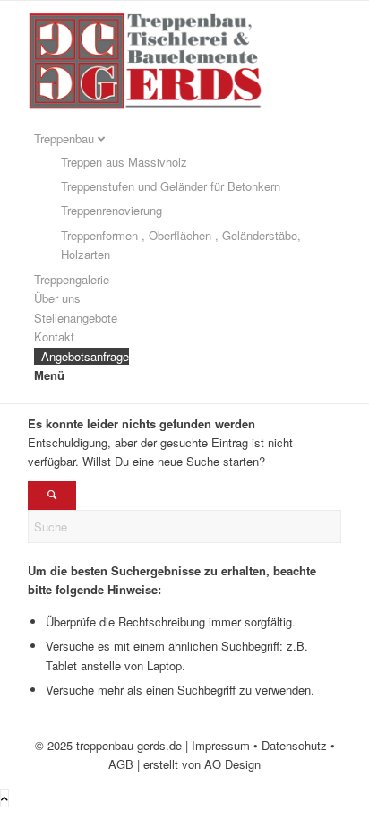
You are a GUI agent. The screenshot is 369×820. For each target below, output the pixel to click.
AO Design (232, 764)
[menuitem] (187, 196)
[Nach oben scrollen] (4, 798)
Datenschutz (294, 745)
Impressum (221, 745)
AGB (120, 764)
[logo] (162, 119)
